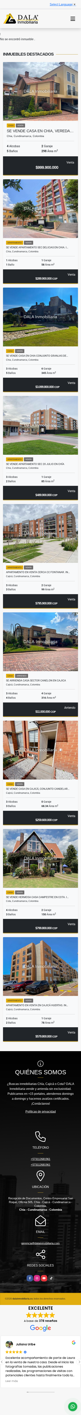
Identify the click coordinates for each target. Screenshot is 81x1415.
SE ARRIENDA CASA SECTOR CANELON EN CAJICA (36, 680)
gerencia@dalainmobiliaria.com (40, 1243)
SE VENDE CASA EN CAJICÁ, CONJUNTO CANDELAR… (37, 788)
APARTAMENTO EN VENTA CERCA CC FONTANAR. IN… (38, 572)
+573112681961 (40, 1159)
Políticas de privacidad (40, 1111)
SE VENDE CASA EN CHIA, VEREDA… (40, 131)
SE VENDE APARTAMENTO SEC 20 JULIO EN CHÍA (35, 464)
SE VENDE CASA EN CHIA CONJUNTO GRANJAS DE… (37, 355)
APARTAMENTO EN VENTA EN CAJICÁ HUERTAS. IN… (37, 1005)
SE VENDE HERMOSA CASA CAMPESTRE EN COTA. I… (37, 897)
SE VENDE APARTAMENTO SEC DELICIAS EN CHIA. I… (37, 247)
